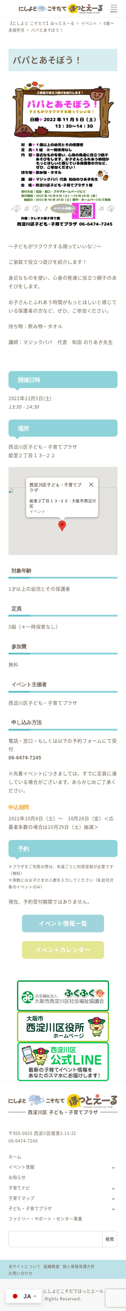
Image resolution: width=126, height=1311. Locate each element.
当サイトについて (24, 1266)
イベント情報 (21, 1167)
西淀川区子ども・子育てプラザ (42, 446)
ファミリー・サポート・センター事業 (45, 1219)
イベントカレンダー (62, 950)
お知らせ (17, 1177)
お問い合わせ (20, 1273)
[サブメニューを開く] (113, 1167)
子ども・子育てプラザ (30, 1208)
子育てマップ (21, 1198)
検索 (109, 1239)
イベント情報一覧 (63, 923)
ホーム (14, 1157)
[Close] (91, 484)
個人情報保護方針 (79, 1266)
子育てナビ (19, 1188)
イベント (38, 511)
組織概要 (52, 1266)
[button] (62, 526)
